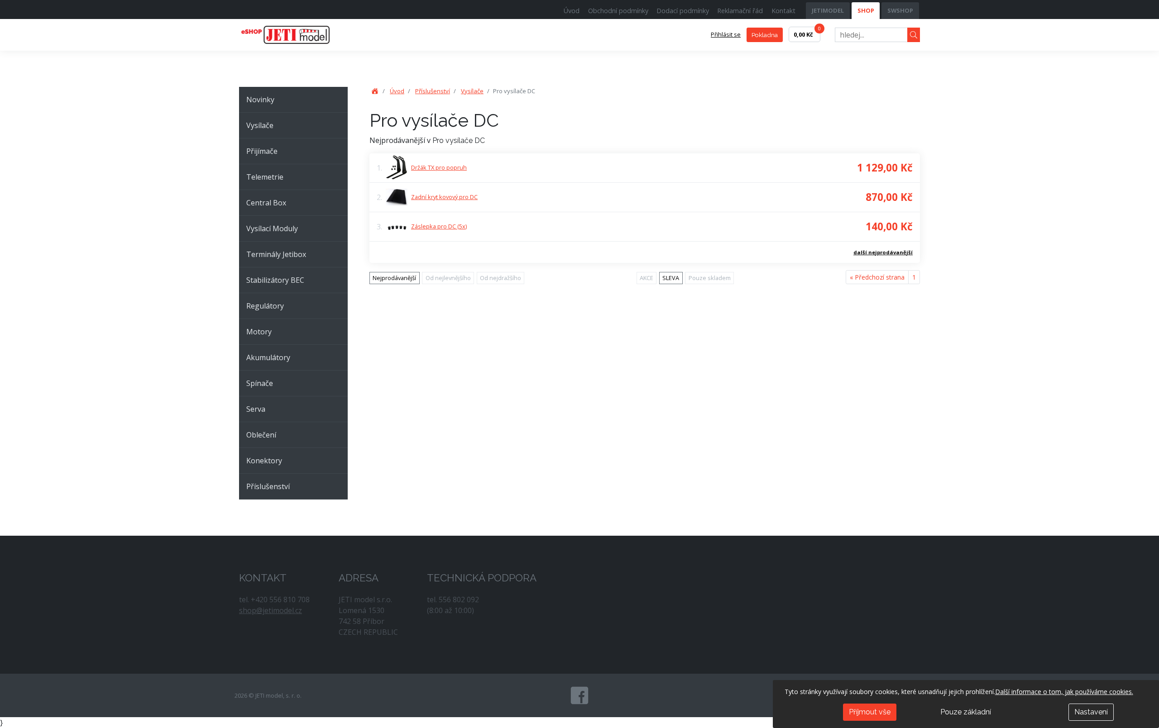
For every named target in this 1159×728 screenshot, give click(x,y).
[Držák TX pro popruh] (396, 167)
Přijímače (262, 151)
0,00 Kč (807, 32)
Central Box (266, 203)
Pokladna (765, 34)
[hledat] (913, 35)
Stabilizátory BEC (275, 280)
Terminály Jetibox (276, 254)
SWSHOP (900, 10)
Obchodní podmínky (618, 10)
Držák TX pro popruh (439, 167)
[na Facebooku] (579, 695)
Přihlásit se (726, 34)
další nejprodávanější (883, 252)
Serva (255, 409)
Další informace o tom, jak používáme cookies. (1064, 691)
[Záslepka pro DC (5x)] (396, 226)
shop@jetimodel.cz (270, 610)
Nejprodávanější (394, 278)
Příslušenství (268, 486)
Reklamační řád (740, 10)
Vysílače (259, 125)
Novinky (260, 100)
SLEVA (670, 278)
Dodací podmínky (682, 10)
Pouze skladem (710, 278)
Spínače (259, 383)
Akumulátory (268, 357)
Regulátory (265, 306)
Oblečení (261, 435)
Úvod (572, 10)
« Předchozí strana (877, 277)
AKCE (646, 278)
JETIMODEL (828, 10)
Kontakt (783, 10)
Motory (259, 332)
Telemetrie (264, 177)
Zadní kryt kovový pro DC (444, 197)
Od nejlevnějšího (448, 278)
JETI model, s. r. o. (295, 35)
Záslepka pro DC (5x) (439, 226)
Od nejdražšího (500, 278)
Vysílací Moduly (272, 228)
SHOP (865, 10)
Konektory (264, 461)
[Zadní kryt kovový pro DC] (396, 197)
